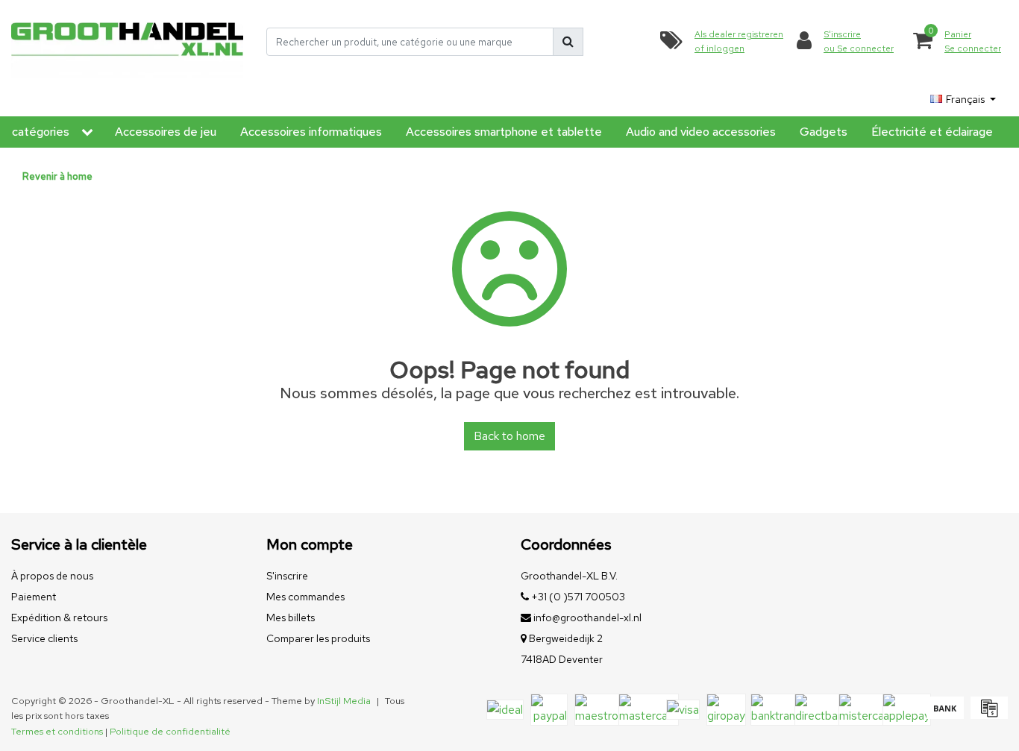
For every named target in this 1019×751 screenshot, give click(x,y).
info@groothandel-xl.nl (587, 617)
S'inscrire (287, 575)
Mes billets (290, 617)
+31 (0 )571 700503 (577, 596)
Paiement (33, 596)
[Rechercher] (568, 42)
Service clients (44, 638)
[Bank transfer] (945, 715)
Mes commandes (305, 596)
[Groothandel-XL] (127, 42)
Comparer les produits (318, 638)
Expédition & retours (59, 617)
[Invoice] (987, 715)
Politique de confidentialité (170, 731)
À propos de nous (52, 575)
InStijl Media (344, 700)
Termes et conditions (57, 731)
